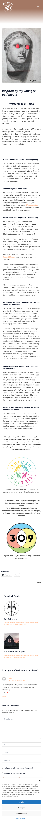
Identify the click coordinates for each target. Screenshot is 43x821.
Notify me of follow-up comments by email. (18, 768)
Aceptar (21, 802)
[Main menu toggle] (38, 7)
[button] (40, 781)
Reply (4, 696)
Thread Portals (32, 205)
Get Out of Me (10, 619)
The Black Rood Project (14, 651)
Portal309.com (9, 257)
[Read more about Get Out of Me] (11, 608)
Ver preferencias (21, 813)
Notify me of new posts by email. (15, 773)
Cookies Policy (20, 818)
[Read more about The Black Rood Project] (11, 641)
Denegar (21, 807)
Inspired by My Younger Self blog (27, 622)
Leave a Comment (9, 622)
